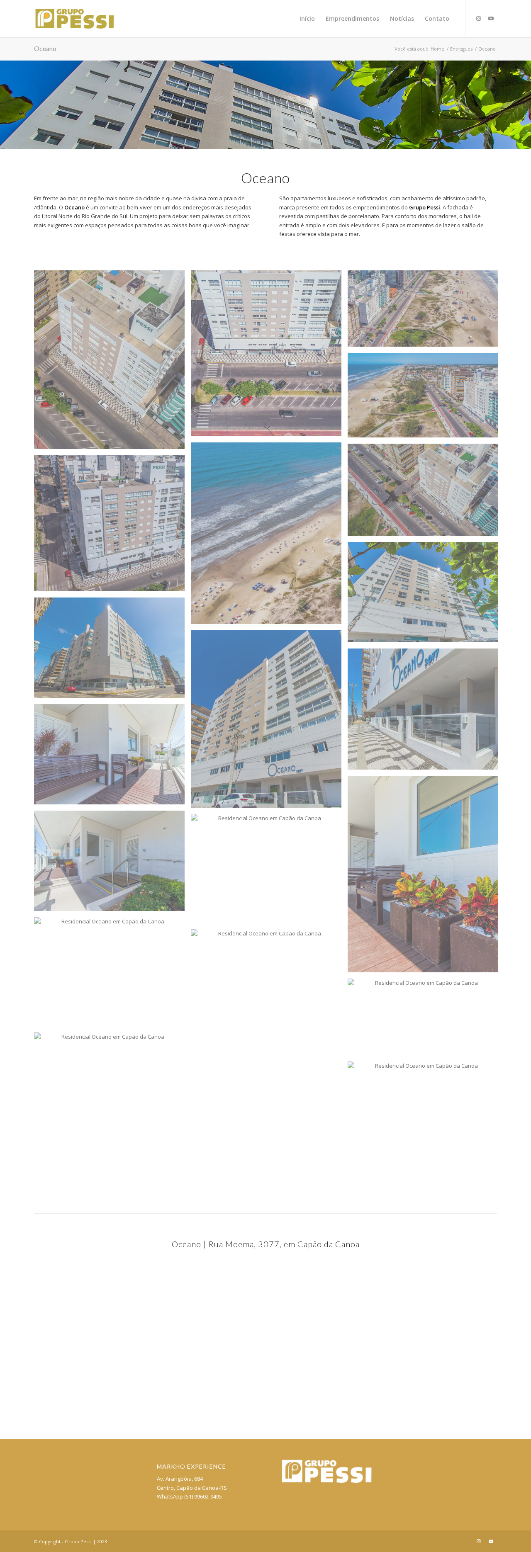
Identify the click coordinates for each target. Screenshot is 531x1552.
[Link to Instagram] (478, 18)
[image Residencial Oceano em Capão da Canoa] (112, 363)
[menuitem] (307, 18)
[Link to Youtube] (491, 18)
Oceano (45, 48)
